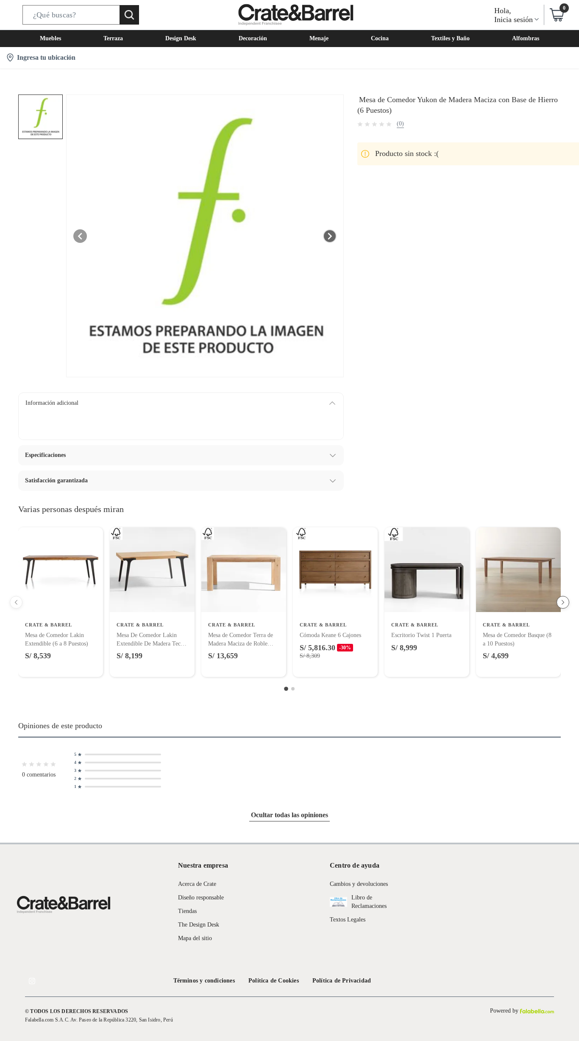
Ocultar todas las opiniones (289, 814)
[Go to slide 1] (286, 689)
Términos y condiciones (204, 980)
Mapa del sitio (195, 938)
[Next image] (330, 236)
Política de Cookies (273, 980)
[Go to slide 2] (293, 688)
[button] (80, 15)
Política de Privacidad (341, 980)
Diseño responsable (201, 897)
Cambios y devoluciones (359, 884)
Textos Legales (347, 919)
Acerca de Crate (197, 884)
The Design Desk (198, 924)
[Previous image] (80, 236)
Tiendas (187, 911)
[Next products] (563, 602)
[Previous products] (16, 602)
